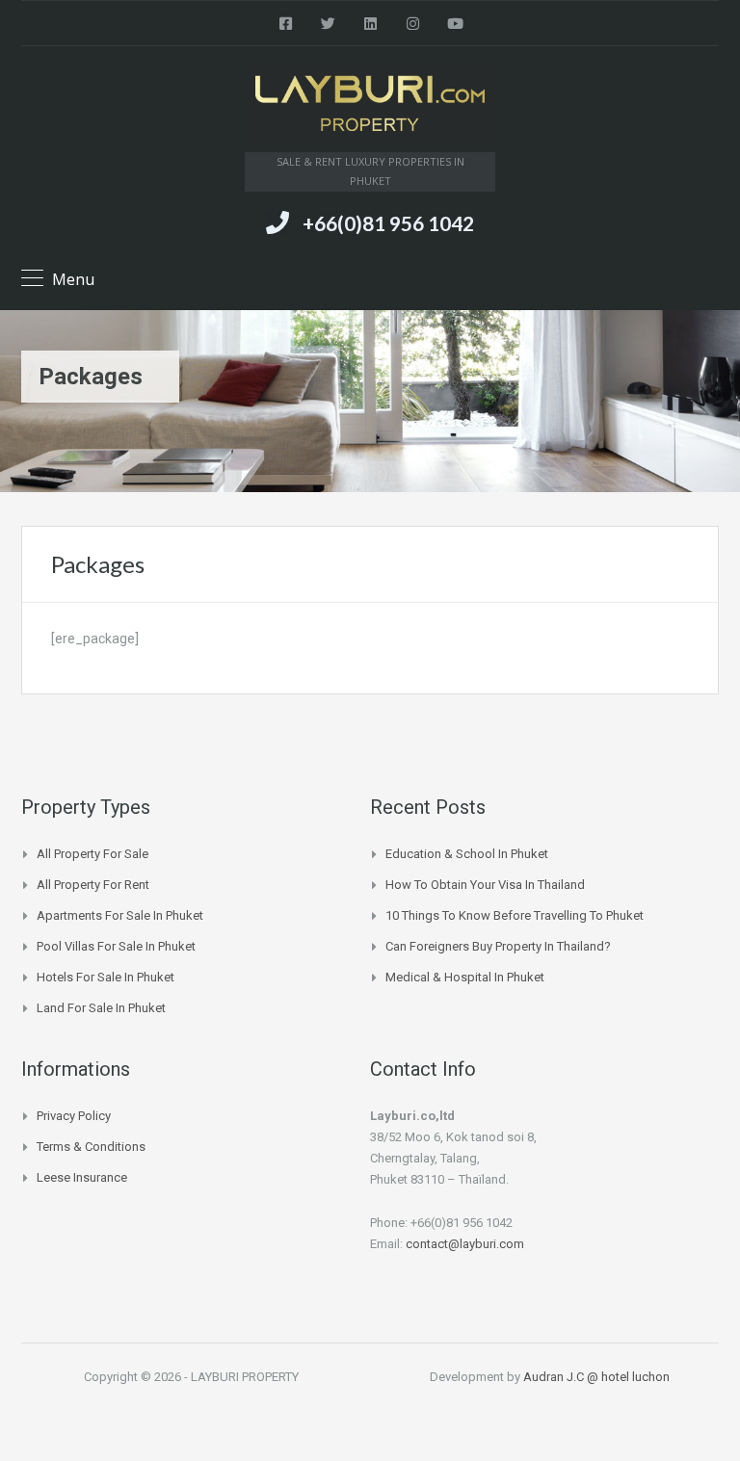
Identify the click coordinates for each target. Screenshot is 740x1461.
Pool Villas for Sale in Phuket (116, 946)
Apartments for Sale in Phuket (120, 915)
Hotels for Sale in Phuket (105, 977)
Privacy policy (74, 1116)
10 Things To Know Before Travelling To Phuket (514, 915)
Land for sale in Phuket (101, 1008)
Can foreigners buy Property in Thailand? (498, 946)
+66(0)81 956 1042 (388, 223)
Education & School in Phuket (466, 854)
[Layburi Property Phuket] (370, 106)
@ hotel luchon (628, 1377)
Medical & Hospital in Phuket (464, 977)
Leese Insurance (82, 1177)
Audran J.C (555, 1377)
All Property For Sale (92, 854)
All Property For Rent (93, 884)
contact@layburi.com (465, 1244)
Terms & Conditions (91, 1146)
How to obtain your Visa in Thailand (485, 884)
